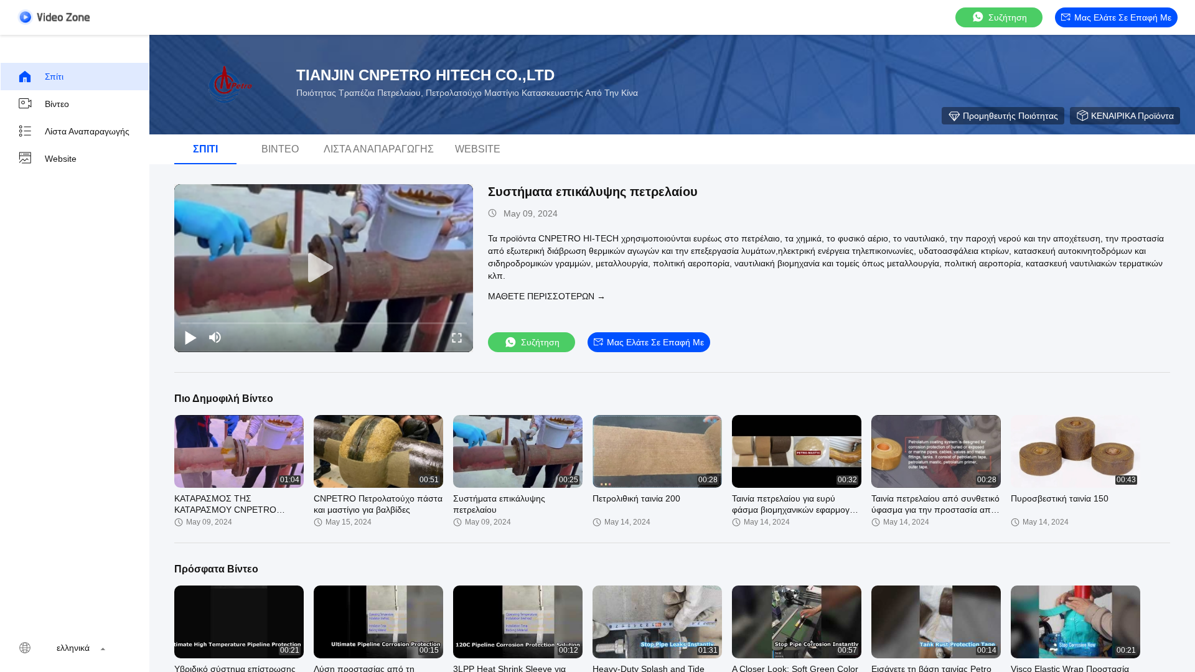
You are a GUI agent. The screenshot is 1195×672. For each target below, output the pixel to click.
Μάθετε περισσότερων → (547, 296)
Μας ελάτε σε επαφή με (1122, 17)
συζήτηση (1007, 17)
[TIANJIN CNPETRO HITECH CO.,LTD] (230, 84)
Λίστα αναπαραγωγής (87, 131)
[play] (323, 268)
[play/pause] (190, 337)
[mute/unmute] (215, 337)
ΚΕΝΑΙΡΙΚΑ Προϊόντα (1132, 116)
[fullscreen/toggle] (456, 337)
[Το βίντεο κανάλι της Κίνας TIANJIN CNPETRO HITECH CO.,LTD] (53, 17)
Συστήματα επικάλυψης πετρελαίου (593, 191)
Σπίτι (54, 77)
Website (61, 159)
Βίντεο (57, 104)
